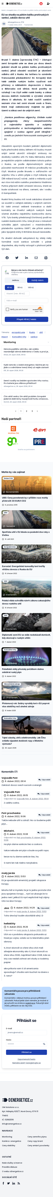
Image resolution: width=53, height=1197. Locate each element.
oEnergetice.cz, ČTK (16, 22)
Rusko (32, 332)
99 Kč (20, 287)
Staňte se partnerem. (26, 449)
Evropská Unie (11, 10)
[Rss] (20, 1183)
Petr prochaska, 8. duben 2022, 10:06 (25, 838)
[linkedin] (26, 257)
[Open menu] (3, 3)
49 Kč (9, 287)
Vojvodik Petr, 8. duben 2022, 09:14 (33, 798)
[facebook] (7, 257)
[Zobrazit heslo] (44, 1044)
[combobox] (26, 342)
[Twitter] (9, 1183)
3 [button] (32, 411)
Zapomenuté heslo (26, 1059)
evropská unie (18, 332)
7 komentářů (28, 25)
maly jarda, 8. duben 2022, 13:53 (31, 911)
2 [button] (26, 411)
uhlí (41, 332)
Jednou (15, 280)
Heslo (8, 1040)
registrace (30, 1003)
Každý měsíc (38, 280)
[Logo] (14, 4)
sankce (34, 336)
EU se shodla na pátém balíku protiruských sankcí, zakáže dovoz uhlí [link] (34, 10)
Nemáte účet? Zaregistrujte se (26, 1063)
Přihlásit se (27, 1052)
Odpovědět (46, 780)
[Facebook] (4, 1183)
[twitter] (16, 257)
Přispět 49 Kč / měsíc (26, 319)
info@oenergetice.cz (11, 1124)
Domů (3, 10)
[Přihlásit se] (48, 3)
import (5, 336)
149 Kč (31, 287)
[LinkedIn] (14, 1183)
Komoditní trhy (19, 336)
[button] (16, 411)
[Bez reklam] (41, 3)
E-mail (9, 1028)
